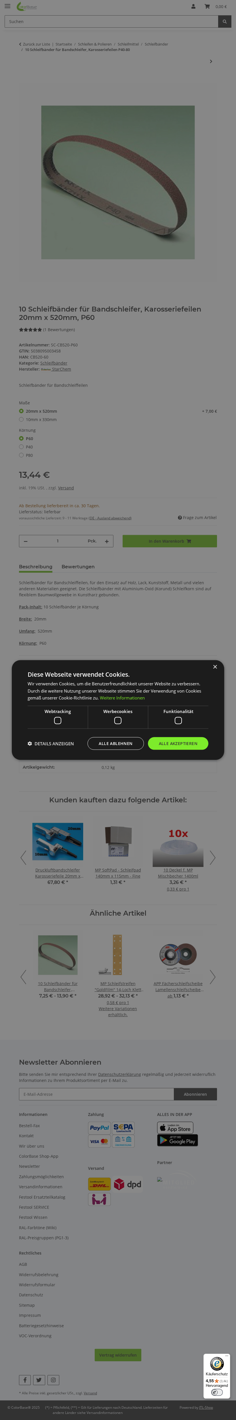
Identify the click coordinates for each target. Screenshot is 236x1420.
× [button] (215, 667)
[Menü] (226, 1357)
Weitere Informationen (122, 698)
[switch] (217, 1392)
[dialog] (118, 710)
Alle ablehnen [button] (115, 743)
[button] (51, 743)
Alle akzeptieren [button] (178, 743)
